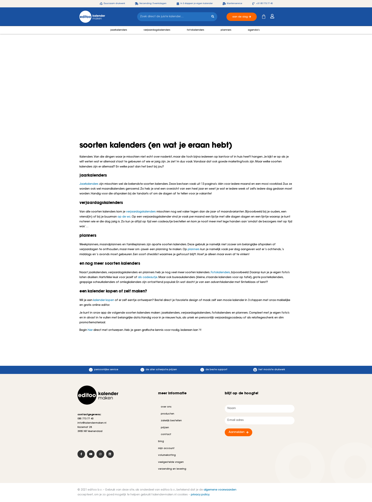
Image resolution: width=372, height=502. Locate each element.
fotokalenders (195, 30)
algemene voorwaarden (220, 490)
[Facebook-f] (81, 454)
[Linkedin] (110, 454)
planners (226, 30)
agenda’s (254, 30)
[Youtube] (91, 454)
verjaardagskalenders (157, 30)
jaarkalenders (118, 30)
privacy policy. (200, 494)
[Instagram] (100, 454)
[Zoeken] (212, 16)
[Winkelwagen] (264, 16)
